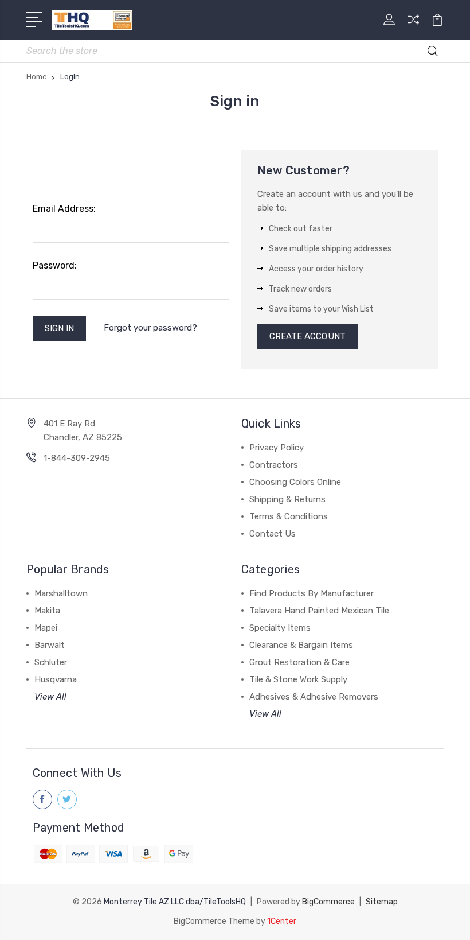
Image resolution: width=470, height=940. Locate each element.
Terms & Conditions (288, 516)
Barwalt (49, 645)
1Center (281, 921)
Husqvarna (55, 679)
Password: (55, 265)
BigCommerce (328, 902)
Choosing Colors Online (295, 482)
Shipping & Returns (287, 499)
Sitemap (382, 902)
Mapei (45, 628)
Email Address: (64, 208)
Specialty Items (280, 628)
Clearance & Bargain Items (301, 645)
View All (50, 697)
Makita (47, 610)
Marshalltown (61, 593)
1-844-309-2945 (77, 458)
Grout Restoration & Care (299, 662)
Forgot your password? (150, 328)
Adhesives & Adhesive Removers (313, 697)
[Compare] (413, 26)
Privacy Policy (276, 447)
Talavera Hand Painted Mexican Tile (319, 610)
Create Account (307, 336)
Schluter (50, 662)
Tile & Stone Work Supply (298, 679)
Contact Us (272, 534)
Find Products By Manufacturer (311, 593)
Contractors (273, 465)
